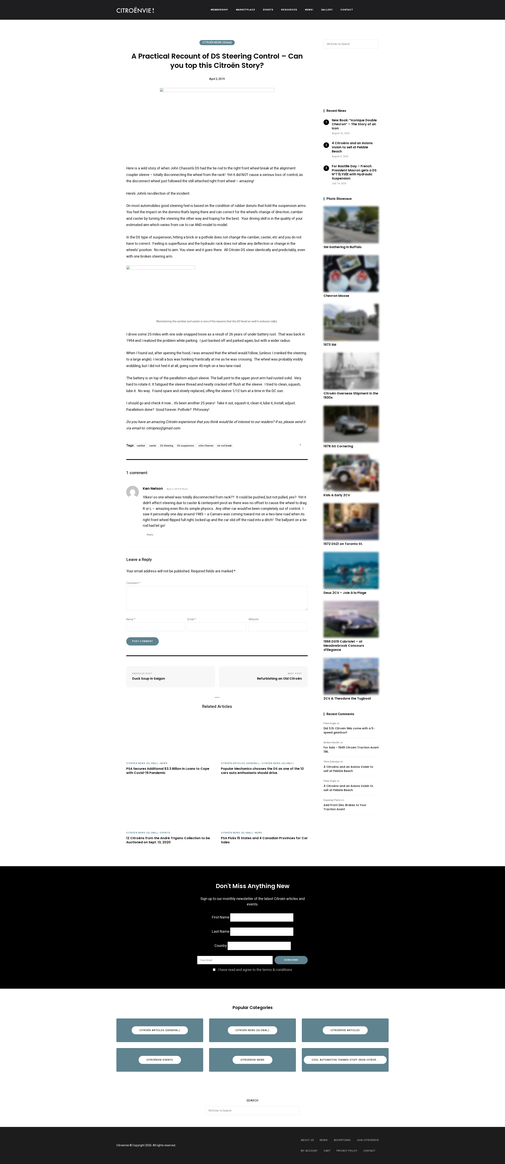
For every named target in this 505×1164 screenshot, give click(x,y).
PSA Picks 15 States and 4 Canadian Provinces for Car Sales (264, 840)
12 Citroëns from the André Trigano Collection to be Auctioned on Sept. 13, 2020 (168, 840)
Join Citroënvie (368, 1140)
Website (254, 619)
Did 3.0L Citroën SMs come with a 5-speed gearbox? (349, 730)
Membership (219, 9)
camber (141, 445)
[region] (351, 78)
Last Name (220, 931)
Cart (327, 1151)
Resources (289, 9)
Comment (133, 583)
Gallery (327, 9)
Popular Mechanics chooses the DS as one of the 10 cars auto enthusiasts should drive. (262, 771)
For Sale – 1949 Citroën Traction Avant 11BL (351, 749)
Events (268, 9)
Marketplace (245, 9)
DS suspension (185, 445)
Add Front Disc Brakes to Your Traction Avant (345, 807)
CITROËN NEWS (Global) (217, 42)
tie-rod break (224, 445)
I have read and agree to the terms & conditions (255, 969)
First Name (220, 917)
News (163, 763)
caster (152, 445)
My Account (309, 1151)
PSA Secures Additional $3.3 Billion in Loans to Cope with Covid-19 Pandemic (167, 771)
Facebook (248, 1145)
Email (191, 619)
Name (130, 619)
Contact (346, 9)
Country (220, 945)
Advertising (342, 1140)
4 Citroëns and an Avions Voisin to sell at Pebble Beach (348, 769)
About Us (307, 1140)
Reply (150, 534)
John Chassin (205, 445)
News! (309, 9)
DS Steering (166, 445)
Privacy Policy (347, 1151)
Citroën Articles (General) (240, 763)
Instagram (257, 1145)
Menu (385, 10)
